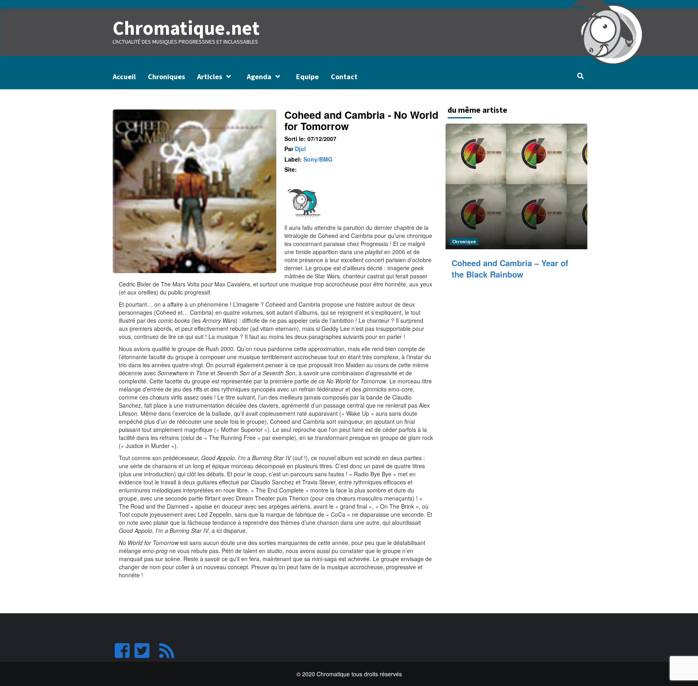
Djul (300, 149)
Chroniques (166, 76)
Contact (344, 76)
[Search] (580, 76)
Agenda (259, 76)
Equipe (307, 76)
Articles (209, 76)
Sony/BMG (317, 159)
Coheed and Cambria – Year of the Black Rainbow (510, 268)
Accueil (124, 76)
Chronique (464, 241)
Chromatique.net (186, 28)
